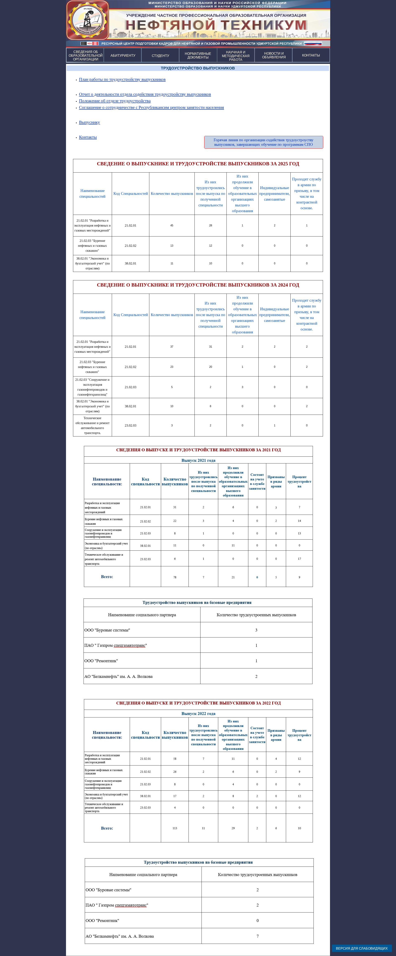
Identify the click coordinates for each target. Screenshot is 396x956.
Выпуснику (89, 122)
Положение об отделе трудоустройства (115, 100)
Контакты (88, 137)
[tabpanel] (198, 79)
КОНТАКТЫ (311, 55)
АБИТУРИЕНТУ (123, 55)
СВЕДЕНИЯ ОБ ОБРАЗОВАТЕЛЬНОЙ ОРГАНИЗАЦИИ (86, 55)
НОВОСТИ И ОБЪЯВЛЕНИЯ (274, 55)
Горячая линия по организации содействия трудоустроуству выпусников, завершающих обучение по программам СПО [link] (264, 142)
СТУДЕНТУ (160, 56)
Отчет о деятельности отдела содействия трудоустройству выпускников (145, 94)
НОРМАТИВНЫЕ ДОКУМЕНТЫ (198, 55)
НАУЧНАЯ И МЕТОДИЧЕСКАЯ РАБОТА (236, 56)
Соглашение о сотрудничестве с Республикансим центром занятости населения (151, 107)
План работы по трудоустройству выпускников (122, 79)
